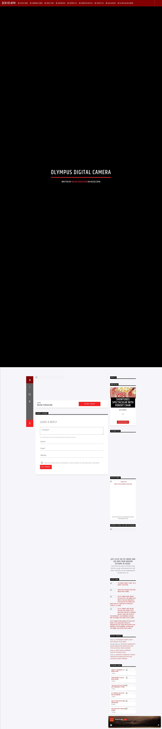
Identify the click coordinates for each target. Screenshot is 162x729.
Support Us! (73, 3)
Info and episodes (123, 459)
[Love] (29, 460)
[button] (111, 725)
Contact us (100, 3)
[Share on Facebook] (29, 423)
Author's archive (89, 441)
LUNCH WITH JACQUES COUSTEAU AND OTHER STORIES (127, 627)
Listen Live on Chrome (126, 3)
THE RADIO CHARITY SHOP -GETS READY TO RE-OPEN (127, 621)
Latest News (24, 3)
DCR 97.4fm (8, 3)
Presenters (61, 3)
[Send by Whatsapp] (29, 453)
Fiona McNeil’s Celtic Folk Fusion (117, 715)
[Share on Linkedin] (29, 445)
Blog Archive (112, 3)
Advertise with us (87, 3)
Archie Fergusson (79, 198)
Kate (111, 687)
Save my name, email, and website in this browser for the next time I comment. (71, 500)
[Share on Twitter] (29, 431)
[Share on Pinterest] (29, 438)
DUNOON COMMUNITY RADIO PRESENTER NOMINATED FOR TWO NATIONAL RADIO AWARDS (122, 683)
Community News (37, 3)
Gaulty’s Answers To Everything (117, 708)
